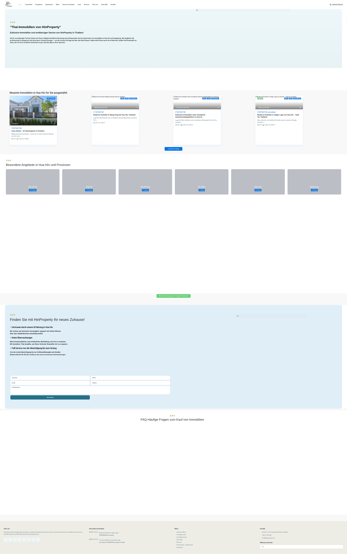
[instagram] (33, 540)
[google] (24, 540)
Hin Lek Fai (179, 107)
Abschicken (50, 397)
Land (79, 4)
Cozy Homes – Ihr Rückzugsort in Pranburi (27, 131)
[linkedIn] (29, 540)
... (20, 136)
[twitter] (19, 540)
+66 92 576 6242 (267, 535)
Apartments (49, 4)
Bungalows (38, 4)
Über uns (95, 4)
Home (20, 4)
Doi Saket (201, 187)
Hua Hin (104, 107)
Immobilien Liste (181, 534)
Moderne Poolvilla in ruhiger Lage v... (109, 533)
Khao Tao (258, 187)
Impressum (179, 547)
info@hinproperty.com (268, 538)
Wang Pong (98, 107)
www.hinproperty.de (33, 534)
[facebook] (6, 540)
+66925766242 (337, 5)
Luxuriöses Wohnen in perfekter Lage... (110, 540)
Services (86, 4)
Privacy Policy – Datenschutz (184, 545)
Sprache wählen (181, 532)
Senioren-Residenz (68, 4)
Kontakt (113, 4)
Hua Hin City (145, 187)
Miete (57, 4)
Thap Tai (261, 107)
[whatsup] (10, 540)
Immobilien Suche (181, 537)
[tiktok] (15, 540)
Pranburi (15, 123)
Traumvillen (28, 4)
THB (262, 546)
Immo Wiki (104, 4)
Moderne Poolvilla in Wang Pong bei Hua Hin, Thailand (114, 115)
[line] (38, 540)
